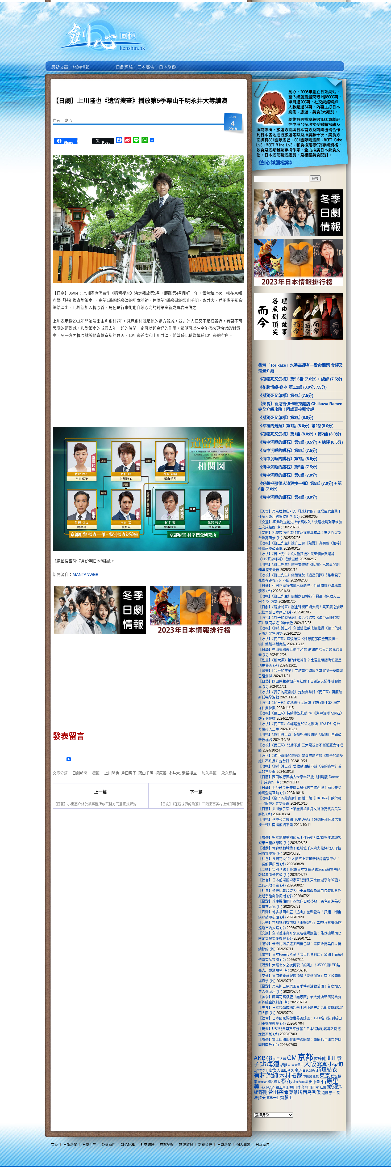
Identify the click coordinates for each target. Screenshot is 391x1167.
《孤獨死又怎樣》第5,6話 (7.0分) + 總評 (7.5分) (300, 379)
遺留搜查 (189, 772)
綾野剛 (260, 1092)
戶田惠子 (128, 772)
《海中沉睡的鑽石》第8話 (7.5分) (287, 450)
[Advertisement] (194, 384)
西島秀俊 (312, 1092)
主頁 (59, 63)
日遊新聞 (224, 1145)
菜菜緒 (295, 1092)
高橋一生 (273, 1098)
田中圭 (314, 1082)
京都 (305, 1057)
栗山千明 (145, 772)
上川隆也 (111, 772)
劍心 (68, 120)
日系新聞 (70, 1145)
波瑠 (295, 1082)
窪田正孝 (312, 1087)
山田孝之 (287, 1070)
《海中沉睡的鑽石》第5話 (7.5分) (287, 467)
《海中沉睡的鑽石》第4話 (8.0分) (287, 497)
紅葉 (323, 1087)
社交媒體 (148, 1145)
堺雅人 (285, 1065)
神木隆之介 (267, 1087)
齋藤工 (286, 1097)
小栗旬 (335, 1064)
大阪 (310, 1063)
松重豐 (262, 1082)
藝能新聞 (80, 63)
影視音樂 (205, 1145)
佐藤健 (320, 1058)
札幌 (316, 1076)
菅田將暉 (278, 1092)
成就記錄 (167, 1145)
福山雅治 (296, 1087)
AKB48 (263, 1058)
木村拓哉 (290, 1075)
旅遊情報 (102, 63)
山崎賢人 (273, 1070)
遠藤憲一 (328, 1093)
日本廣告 (145, 63)
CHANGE (128, 1145)
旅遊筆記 (186, 1145)
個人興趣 (243, 1145)
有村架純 (266, 1075)
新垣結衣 (326, 1070)
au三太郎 (279, 1058)
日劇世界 (124, 63)
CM (292, 1057)
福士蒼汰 (282, 1087)
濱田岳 (303, 1082)
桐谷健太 (274, 1082)
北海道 (270, 1063)
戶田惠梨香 (307, 1070)
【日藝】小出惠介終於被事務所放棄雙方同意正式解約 (94, 803)
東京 (324, 1076)
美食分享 (188, 63)
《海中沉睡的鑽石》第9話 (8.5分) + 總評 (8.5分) (300, 442)
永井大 (174, 772)
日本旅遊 (167, 63)
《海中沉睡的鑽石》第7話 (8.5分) (287, 458)
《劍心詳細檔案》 (275, 162)
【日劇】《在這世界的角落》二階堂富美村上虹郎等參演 (201, 803)
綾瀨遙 (334, 1087)
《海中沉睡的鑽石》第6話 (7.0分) (287, 475)
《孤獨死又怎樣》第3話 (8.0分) (285, 417)
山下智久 (259, 1070)
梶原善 (161, 772)
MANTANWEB (85, 574)
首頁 (54, 1145)
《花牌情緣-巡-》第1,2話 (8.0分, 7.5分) (292, 387)
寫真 (322, 1064)
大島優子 (297, 1065)
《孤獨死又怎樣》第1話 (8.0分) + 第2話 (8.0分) (299, 434)
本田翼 (307, 1076)
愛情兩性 (108, 1145)
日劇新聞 (79, 772)
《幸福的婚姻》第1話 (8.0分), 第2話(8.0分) (296, 425)
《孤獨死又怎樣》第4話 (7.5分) (285, 395)
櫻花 (286, 1081)
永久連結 (228, 772)
